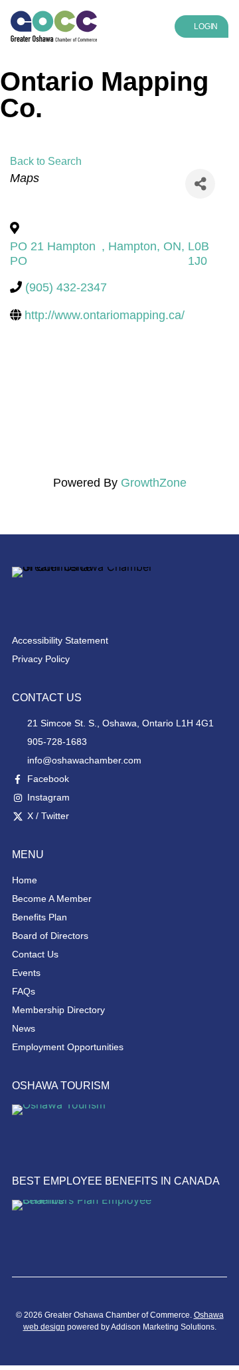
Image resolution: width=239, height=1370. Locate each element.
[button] (135, 26)
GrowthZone (154, 482)
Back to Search (46, 161)
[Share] (200, 184)
